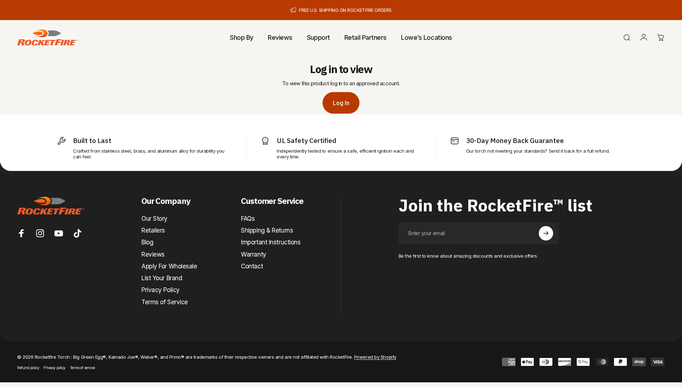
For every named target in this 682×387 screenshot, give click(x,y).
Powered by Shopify (375, 357)
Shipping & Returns (267, 230)
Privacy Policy (160, 289)
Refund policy (28, 368)
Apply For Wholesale (169, 266)
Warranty (253, 254)
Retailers (153, 230)
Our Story (154, 218)
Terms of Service (164, 302)
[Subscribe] (546, 233)
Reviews (153, 254)
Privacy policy (54, 368)
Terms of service (82, 368)
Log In (341, 102)
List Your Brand (161, 278)
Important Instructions (270, 242)
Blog (147, 242)
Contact (252, 266)
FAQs (248, 218)
